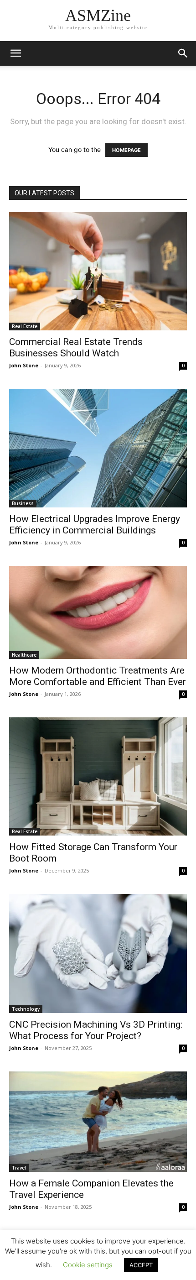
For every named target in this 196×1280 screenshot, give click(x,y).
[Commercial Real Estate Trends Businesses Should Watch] (98, 271)
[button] (183, 53)
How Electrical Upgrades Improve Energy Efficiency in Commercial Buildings (94, 524)
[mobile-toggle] (15, 53)
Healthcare (24, 655)
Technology (26, 1009)
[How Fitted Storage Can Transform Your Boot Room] (98, 776)
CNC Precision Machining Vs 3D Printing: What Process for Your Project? (95, 1030)
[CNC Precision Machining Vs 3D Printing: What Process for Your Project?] (98, 953)
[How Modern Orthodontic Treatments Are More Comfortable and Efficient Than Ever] (98, 612)
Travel (19, 1168)
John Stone (23, 365)
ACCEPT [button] (141, 1265)
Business (23, 503)
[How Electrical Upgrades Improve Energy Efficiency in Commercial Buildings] (98, 448)
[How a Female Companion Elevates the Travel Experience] (98, 1121)
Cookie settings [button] (88, 1264)
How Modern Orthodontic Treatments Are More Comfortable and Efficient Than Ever (97, 676)
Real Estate (24, 326)
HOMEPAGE (126, 150)
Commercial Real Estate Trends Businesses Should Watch (76, 347)
